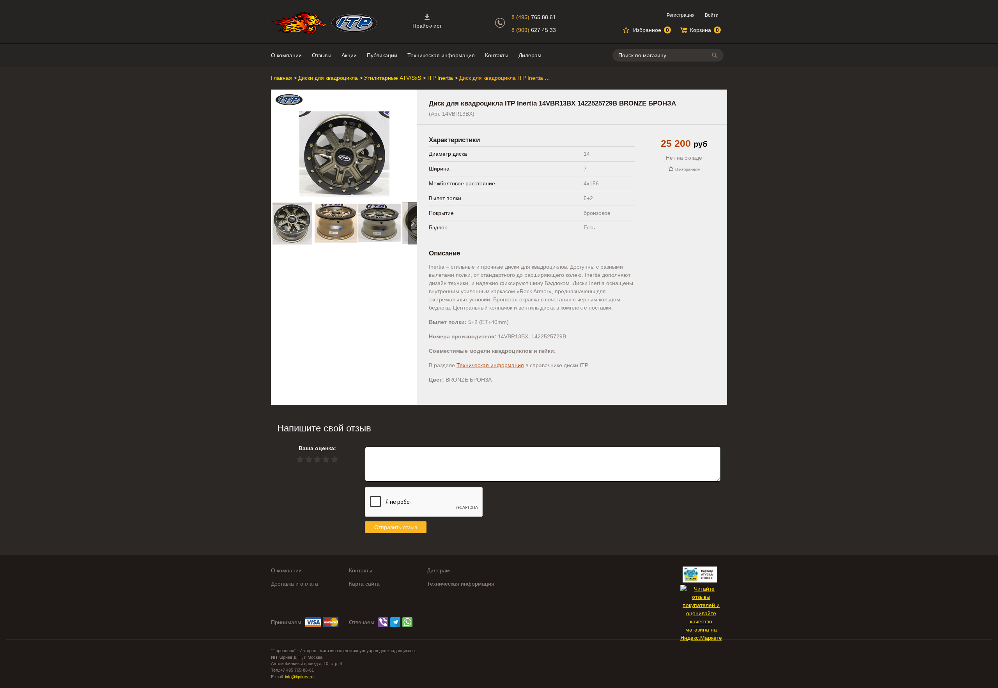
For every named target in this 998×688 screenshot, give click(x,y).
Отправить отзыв (395, 527)
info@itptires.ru (299, 676)
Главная (281, 78)
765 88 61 (533, 17)
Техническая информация (441, 55)
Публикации (382, 55)
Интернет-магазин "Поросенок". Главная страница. (298, 23)
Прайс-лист (427, 26)
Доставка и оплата (294, 584)
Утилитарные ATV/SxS (392, 78)
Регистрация (681, 15)
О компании (286, 55)
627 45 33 (533, 30)
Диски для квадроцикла (328, 78)
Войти (711, 15)
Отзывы (321, 55)
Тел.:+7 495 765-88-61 (292, 670)
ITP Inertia (440, 78)
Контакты (496, 55)
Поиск (716, 55)
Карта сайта (364, 584)
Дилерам (529, 55)
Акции (349, 55)
